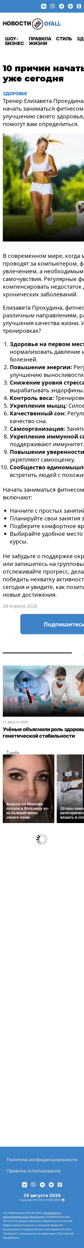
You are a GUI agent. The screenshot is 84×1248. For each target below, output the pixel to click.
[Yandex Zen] (70, 6)
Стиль (64, 39)
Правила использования (34, 1171)
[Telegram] (61, 6)
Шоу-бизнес (14, 41)
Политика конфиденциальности (42, 1159)
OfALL (32, 23)
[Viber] (52, 6)
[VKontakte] (43, 6)
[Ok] (79, 6)
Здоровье (15, 93)
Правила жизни (40, 41)
